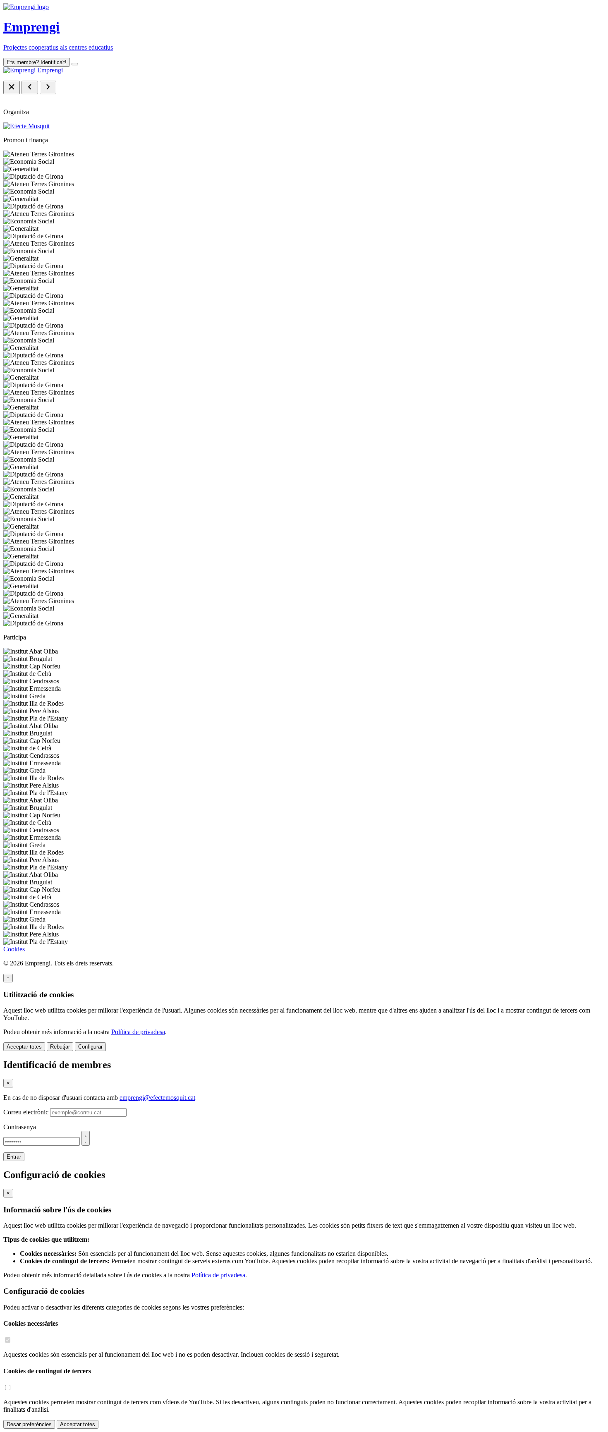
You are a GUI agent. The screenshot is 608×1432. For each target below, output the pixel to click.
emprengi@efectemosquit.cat (157, 1097)
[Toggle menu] (75, 64)
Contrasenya (19, 1126)
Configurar (90, 1047)
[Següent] (48, 87)
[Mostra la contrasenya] (85, 1138)
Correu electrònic (25, 1112)
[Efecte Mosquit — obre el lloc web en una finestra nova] (26, 125)
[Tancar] (11, 87)
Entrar (14, 1157)
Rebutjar (60, 1047)
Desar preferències (29, 1424)
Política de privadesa (138, 1031)
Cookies (14, 949)
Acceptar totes (24, 1047)
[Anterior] (30, 87)
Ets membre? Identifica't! (37, 62)
